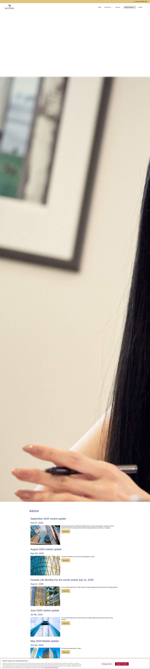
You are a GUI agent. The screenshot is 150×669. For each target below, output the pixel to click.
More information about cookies (51, 667)
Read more (66, 531)
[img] (75, 251)
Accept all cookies (121, 664)
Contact (140, 7)
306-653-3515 (143, 1)
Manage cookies (107, 664)
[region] (75, 663)
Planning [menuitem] (117, 8)
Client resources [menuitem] (129, 8)
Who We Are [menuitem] (107, 8)
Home (99, 7)
